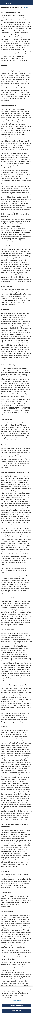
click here (11, 955)
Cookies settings (16, 1000)
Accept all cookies (16, 1010)
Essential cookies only (16, 1005)
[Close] (31, 989)
